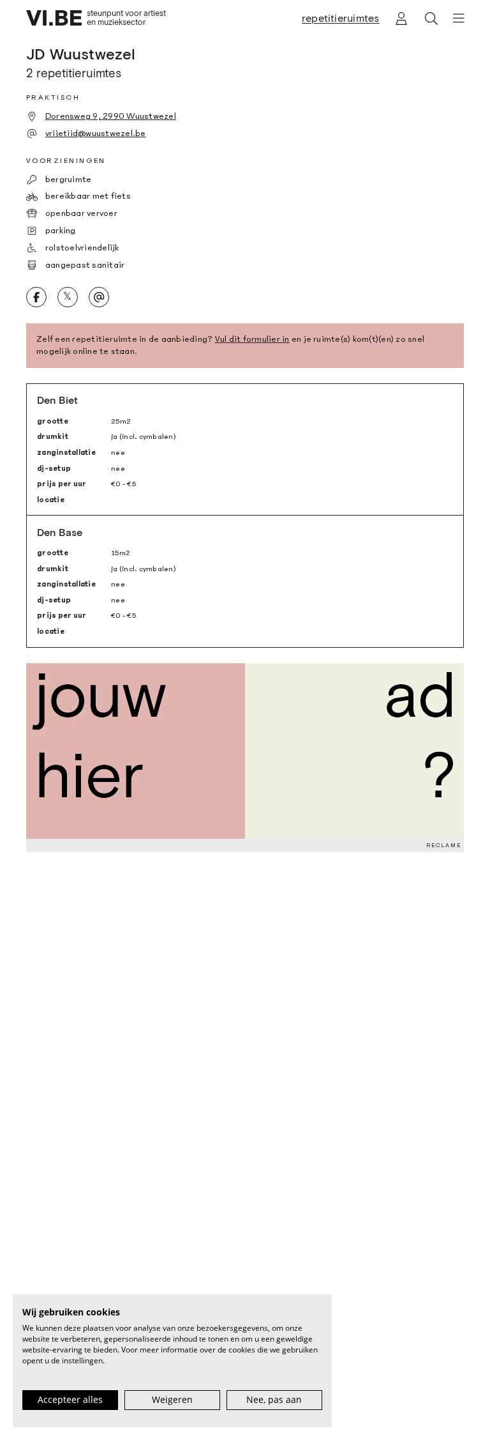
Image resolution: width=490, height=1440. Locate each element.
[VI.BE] (54, 18)
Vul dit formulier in (252, 339)
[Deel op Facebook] (36, 297)
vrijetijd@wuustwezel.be (95, 133)
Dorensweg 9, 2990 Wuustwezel (110, 116)
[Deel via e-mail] (99, 297)
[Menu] (454, 18)
